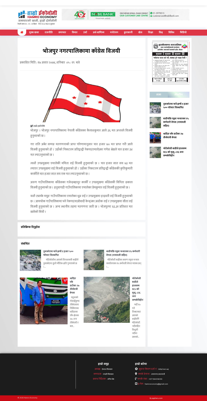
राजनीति (49, 32)
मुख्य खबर (34, 32)
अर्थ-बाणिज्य (98, 32)
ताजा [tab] (158, 95)
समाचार (62, 32)
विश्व (161, 32)
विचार (74, 32)
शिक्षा (150, 32)
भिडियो (183, 32)
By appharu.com (156, 398)
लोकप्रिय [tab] (178, 95)
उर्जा (85, 32)
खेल (140, 32)
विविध (171, 32)
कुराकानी (128, 32)
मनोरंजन (114, 32)
